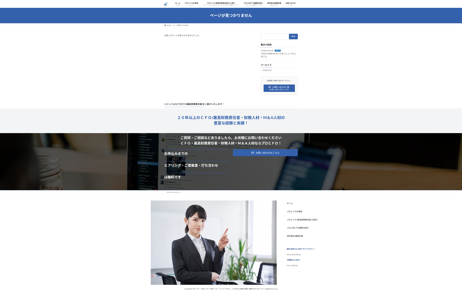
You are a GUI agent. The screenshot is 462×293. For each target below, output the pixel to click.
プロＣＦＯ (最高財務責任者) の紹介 (302, 219)
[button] (265, 152)
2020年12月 (267, 70)
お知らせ (277, 50)
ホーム (290, 203)
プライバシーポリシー (174, 192)
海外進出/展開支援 (295, 236)
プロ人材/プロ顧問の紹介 (298, 228)
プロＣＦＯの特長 (294, 211)
